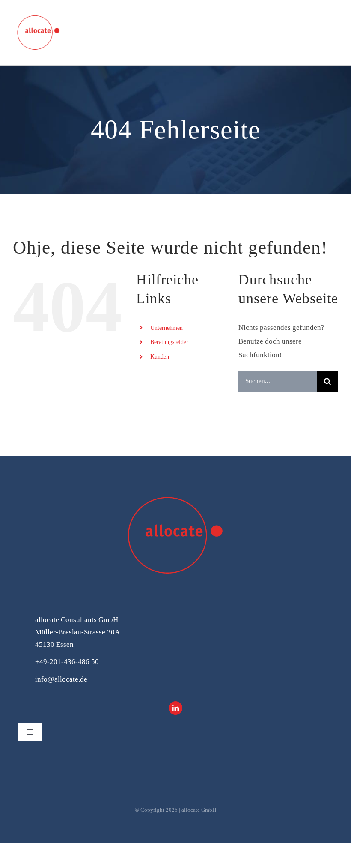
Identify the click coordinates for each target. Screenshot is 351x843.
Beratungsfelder (169, 342)
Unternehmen (166, 328)
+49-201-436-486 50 (67, 662)
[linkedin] (175, 708)
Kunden (159, 356)
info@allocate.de (61, 679)
